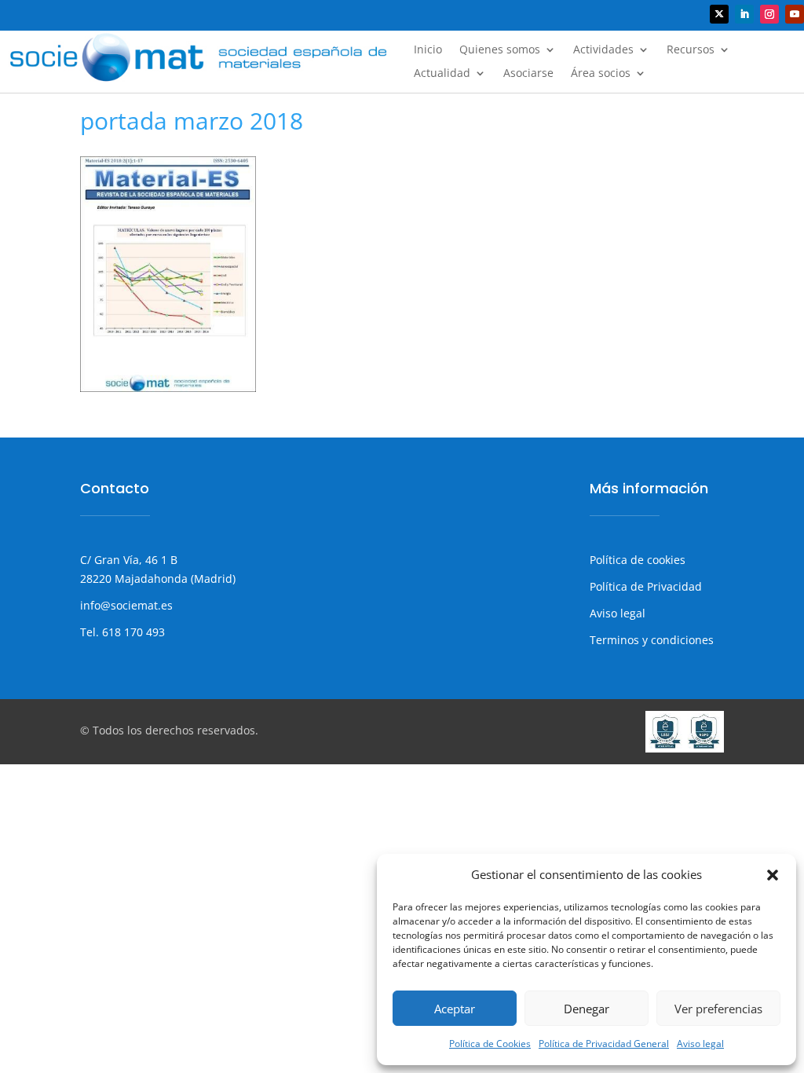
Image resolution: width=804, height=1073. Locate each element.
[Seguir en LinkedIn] (744, 14)
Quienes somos (499, 50)
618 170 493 (132, 631)
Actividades (603, 50)
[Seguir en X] (719, 14)
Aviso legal (700, 1043)
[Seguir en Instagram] (769, 14)
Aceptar (454, 1008)
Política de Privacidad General (604, 1043)
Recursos (690, 50)
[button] (772, 875)
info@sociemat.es (126, 605)
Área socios (600, 74)
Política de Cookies (490, 1043)
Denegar (586, 1008)
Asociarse (528, 74)
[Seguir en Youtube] (794, 14)
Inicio (428, 50)
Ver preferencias (718, 1008)
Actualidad (442, 74)
